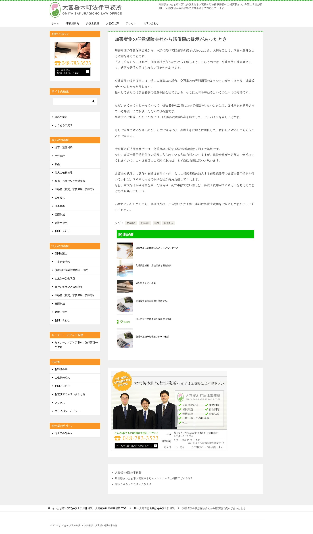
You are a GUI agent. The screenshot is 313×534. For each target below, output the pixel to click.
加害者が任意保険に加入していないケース (157, 248)
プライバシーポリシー (67, 411)
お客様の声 (112, 23)
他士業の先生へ (63, 433)
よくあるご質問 (63, 125)
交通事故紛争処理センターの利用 (152, 336)
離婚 (57, 164)
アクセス (131, 23)
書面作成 (60, 214)
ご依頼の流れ (62, 377)
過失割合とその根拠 (146, 283)
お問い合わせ (151, 23)
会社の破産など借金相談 (69, 286)
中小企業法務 (62, 261)
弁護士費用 (92, 23)
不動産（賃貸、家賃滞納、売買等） (75, 189)
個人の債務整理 (63, 172)
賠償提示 (168, 223)
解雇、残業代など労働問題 (70, 180)
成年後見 (60, 197)
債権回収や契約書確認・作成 (71, 270)
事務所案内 (72, 23)
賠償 (157, 223)
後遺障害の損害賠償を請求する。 (152, 301)
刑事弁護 (60, 206)
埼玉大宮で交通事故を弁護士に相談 (154, 319)
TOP (89, 508)
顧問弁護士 (61, 253)
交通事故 (131, 223)
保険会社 (145, 223)
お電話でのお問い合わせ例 (70, 394)
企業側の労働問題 (65, 278)
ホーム (55, 23)
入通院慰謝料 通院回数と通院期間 (154, 265)
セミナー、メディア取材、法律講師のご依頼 (76, 344)
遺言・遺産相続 (63, 147)
